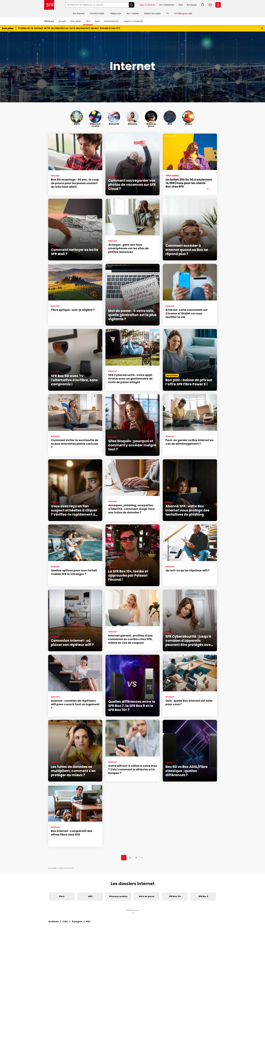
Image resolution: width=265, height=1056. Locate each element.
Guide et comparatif (133, 21)
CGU (65, 921)
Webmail (210, 5)
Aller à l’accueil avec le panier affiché (202, 5)
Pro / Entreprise (166, 4)
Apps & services (147, 4)
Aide (180, 4)
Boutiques (192, 4)
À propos (77, 921)
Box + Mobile (133, 13)
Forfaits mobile (97, 13)
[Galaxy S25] (190, 164)
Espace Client (218, 5)
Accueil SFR (49, 5)
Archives (53, 921)
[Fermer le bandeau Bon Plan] (262, 28)
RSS (88, 921)
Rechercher (131, 5)
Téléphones (115, 13)
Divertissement (111, 21)
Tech (87, 21)
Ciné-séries (75, 21)
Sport (97, 21)
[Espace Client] (217, 5)
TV (167, 13)
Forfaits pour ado (183, 13)
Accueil (62, 21)
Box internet (78, 13)
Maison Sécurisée (152, 13)
